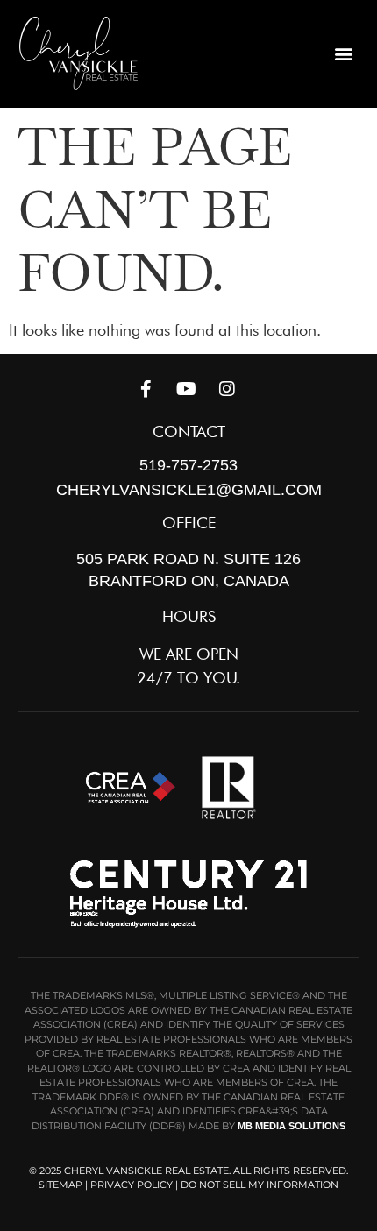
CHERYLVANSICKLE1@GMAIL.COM (189, 490)
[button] (344, 53)
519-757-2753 (188, 465)
